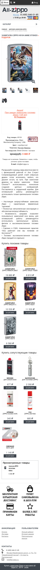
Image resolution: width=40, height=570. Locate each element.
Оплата (4, 532)
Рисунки (21, 148)
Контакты (5, 536)
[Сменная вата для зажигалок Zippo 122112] (10, 435)
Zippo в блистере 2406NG (10, 413)
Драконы (27, 148)
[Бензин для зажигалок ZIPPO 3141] (10, 366)
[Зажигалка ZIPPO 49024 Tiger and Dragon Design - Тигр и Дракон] (30, 257)
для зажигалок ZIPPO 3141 (10, 379)
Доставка (5, 534)
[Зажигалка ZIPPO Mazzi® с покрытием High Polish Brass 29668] (10, 291)
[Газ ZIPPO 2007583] (30, 400)
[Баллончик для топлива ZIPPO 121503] (30, 366)
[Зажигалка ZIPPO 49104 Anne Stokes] (20, 63)
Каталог (7, 24)
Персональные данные (27, 537)
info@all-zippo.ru (13, 560)
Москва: (16, 14)
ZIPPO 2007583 (30, 413)
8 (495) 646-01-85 (29, 14)
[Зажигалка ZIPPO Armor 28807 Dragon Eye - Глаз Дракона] (10, 257)
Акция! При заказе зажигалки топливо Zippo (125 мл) (20, 113)
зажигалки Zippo (17, 565)
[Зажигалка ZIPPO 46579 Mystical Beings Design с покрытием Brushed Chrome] (10, 325)
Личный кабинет (27, 532)
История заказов (28, 534)
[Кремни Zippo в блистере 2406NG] (10, 400)
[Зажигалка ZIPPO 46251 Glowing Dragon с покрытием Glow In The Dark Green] (30, 291)
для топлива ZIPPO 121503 (30, 379)
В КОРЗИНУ (10, 278)
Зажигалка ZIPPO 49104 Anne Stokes (13, 468)
